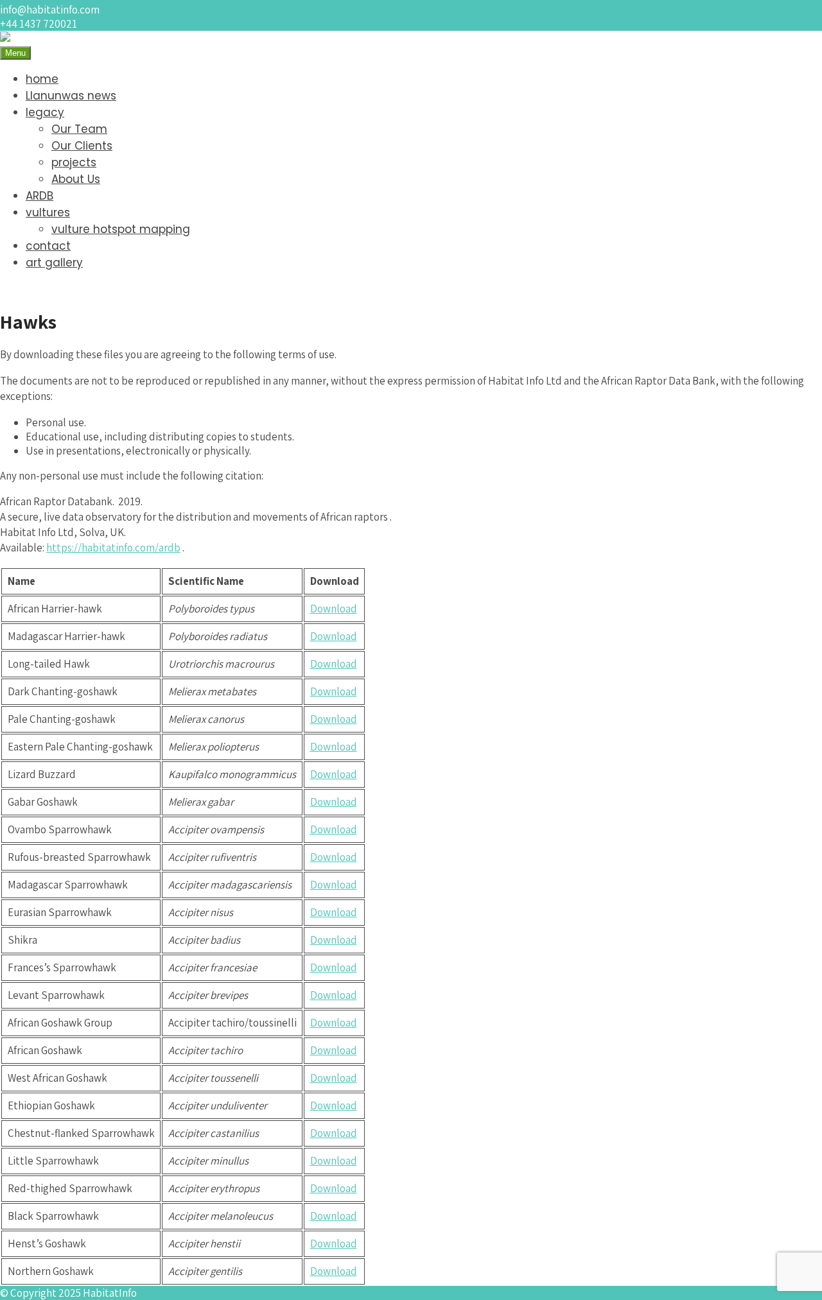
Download (333, 609)
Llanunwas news (71, 95)
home (42, 79)
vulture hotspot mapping (120, 229)
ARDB (39, 196)
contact (48, 246)
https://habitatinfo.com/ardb (113, 548)
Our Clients (81, 145)
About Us (75, 179)
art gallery (54, 262)
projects (73, 162)
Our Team (79, 129)
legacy (45, 112)
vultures (48, 212)
